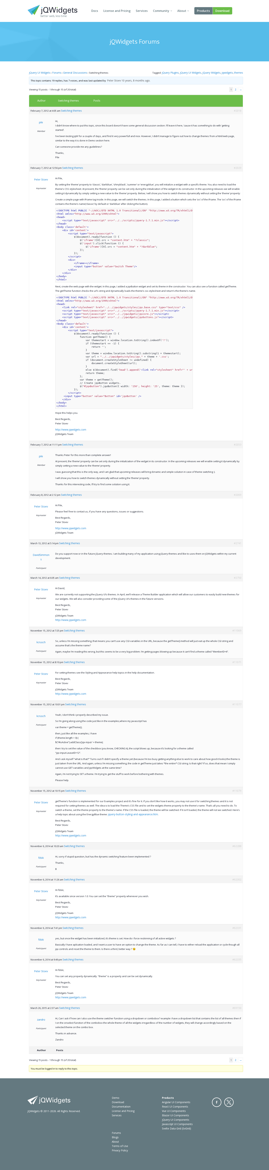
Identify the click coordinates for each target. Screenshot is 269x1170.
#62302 (236, 879)
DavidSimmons (41, 557)
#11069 (236, 630)
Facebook (216, 1102)
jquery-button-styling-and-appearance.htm (133, 814)
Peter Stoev (114, 80)
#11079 (236, 790)
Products (203, 11)
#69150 (236, 1008)
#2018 (237, 110)
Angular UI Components (176, 1102)
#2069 (237, 494)
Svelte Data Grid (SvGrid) (176, 1128)
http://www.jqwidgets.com (70, 429)
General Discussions (75, 72)
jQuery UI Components (175, 1119)
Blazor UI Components (175, 1115)
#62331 (236, 928)
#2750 (237, 577)
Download (222, 11)
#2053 (237, 444)
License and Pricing (116, 11)
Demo (115, 1097)
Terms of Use (120, 1146)
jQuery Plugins (170, 72)
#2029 (237, 168)
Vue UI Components (174, 1111)
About (181, 11)
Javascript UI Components (177, 1124)
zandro (41, 1019)
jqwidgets (227, 72)
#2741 (237, 543)
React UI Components (175, 1106)
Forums (56, 72)
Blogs (115, 1137)
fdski (41, 857)
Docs (94, 11)
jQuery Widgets (211, 72)
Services (142, 11)
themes (238, 72)
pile (41, 122)
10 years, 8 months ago (136, 80)
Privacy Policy (120, 1150)
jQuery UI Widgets (39, 72)
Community (161, 11)
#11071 (236, 662)
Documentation (121, 1106)
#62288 (236, 846)
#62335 (236, 959)
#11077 (236, 704)
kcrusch (41, 642)
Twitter (229, 1102)
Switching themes (68, 100)
